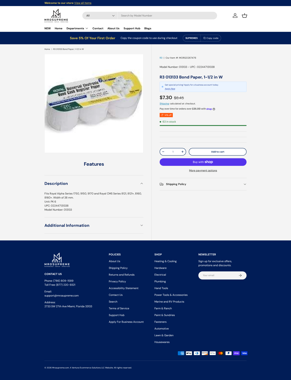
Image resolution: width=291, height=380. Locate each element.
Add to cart (217, 151)
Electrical (160, 274)
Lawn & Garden (163, 335)
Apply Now (170, 88)
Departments (75, 28)
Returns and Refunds (122, 274)
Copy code (212, 38)
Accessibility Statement (123, 288)
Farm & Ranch (163, 308)
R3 (161, 57)
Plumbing (160, 281)
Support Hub (132, 28)
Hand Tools (161, 288)
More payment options (203, 170)
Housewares (162, 342)
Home (58, 28)
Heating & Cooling (165, 261)
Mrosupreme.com (60, 367)
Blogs (147, 28)
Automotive (161, 328)
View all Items (82, 3)
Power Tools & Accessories (171, 295)
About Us (113, 28)
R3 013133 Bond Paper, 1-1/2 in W (68, 49)
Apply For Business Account (126, 322)
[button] (244, 15)
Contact (97, 28)
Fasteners (160, 322)
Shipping (164, 103)
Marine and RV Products (169, 301)
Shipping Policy (118, 268)
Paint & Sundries (164, 315)
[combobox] (149, 15)
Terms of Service (119, 308)
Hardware (160, 268)
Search (113, 301)
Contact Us (116, 295)
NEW (47, 28)
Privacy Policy (117, 281)
